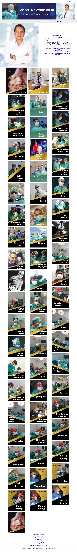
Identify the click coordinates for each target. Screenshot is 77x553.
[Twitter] (58, 21)
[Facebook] (57, 21)
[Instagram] (60, 21)
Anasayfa (24, 21)
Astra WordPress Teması (50, 548)
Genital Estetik (40, 21)
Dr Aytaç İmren (51, 21)
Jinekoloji (31, 21)
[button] (34, 21)
